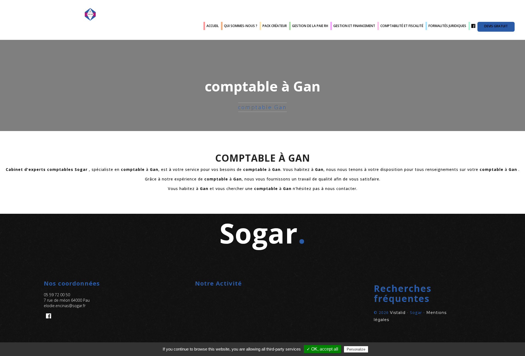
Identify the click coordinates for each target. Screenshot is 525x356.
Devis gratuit (496, 26)
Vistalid (398, 312)
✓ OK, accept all (322, 349)
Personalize (356, 349)
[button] (414, 293)
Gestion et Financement (354, 25)
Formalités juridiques (447, 25)
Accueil (212, 25)
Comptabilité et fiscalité (401, 25)
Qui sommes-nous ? (240, 25)
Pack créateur (274, 25)
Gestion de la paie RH (310, 25)
